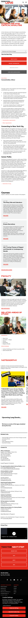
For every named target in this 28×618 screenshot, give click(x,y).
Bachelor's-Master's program (7, 176)
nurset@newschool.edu (6, 511)
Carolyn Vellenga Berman (6, 472)
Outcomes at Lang (7, 183)
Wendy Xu (3, 490)
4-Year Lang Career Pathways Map (14, 170)
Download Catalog (6, 442)
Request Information (14, 63)
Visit (14, 555)
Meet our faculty (5, 308)
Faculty (6, 276)
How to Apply (14, 59)
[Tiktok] (21, 580)
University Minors (6, 438)
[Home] (7, 2)
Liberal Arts (5, 338)
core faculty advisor (7, 518)
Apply (14, 560)
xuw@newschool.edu (5, 492)
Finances (4, 440)
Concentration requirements (9, 120)
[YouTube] (14, 580)
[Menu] (26, 2)
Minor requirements (7, 122)
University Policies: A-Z (5, 593)
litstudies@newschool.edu (9, 467)
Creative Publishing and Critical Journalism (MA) (13, 349)
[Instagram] (17, 580)
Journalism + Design (7, 339)
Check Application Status (14, 72)
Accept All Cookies (14, 615)
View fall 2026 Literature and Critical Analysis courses (14, 437)
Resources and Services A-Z (5, 591)
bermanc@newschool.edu (6, 475)
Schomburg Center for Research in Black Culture (15, 149)
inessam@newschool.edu (6, 498)
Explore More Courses (6, 269)
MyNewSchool (3, 588)
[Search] (23, 2)
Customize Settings (14, 608)
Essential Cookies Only (14, 611)
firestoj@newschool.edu (6, 480)
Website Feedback (4, 586)
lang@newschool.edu (5, 459)
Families (15, 588)
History (4, 341)
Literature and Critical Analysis (9, 51)
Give (14, 564)
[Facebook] (7, 580)
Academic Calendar (4, 595)
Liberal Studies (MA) (7, 350)
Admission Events (14, 67)
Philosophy (5, 342)
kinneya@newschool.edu (6, 505)
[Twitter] (11, 580)
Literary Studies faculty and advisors (11, 468)
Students (15, 586)
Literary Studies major (9, 33)
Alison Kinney (4, 502)
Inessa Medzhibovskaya (6, 496)
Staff (14, 593)
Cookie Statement (7, 605)
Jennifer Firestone (5, 477)
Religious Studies (6, 343)
